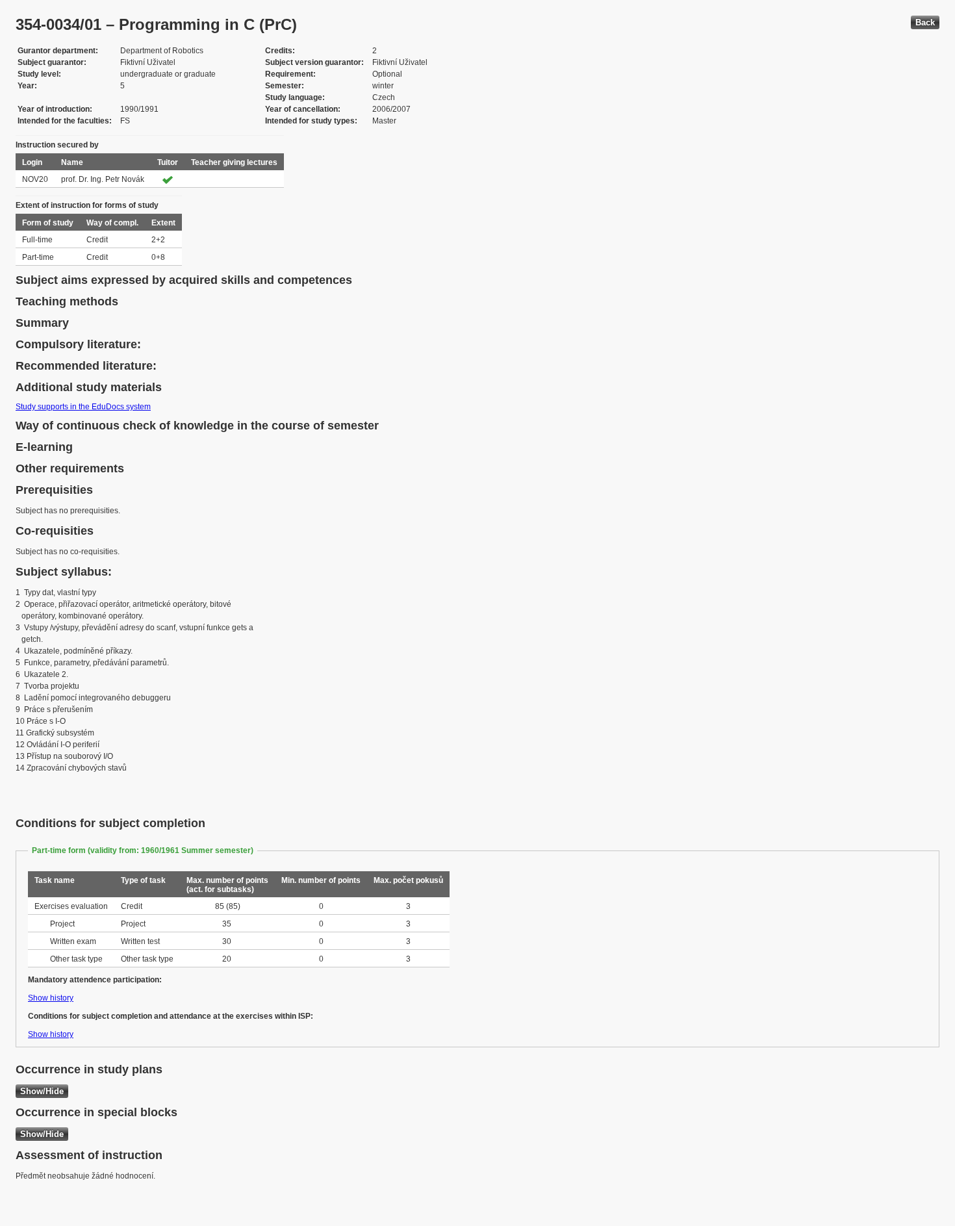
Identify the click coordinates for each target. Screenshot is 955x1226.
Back (925, 22)
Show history (50, 998)
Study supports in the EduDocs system (83, 406)
